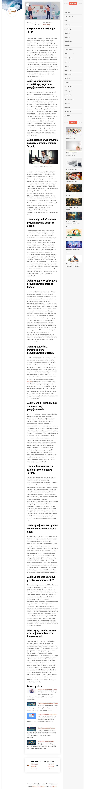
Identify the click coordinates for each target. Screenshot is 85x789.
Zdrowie (68, 115)
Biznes (68, 12)
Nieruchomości (70, 54)
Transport (69, 91)
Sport (67, 82)
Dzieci (68, 21)
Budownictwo (69, 16)
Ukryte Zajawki (70, 99)
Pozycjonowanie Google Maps (46, 728)
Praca (68, 62)
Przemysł (68, 70)
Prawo (68, 66)
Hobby (68, 33)
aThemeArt (54, 786)
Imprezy (68, 37)
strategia (29, 381)
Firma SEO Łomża (71, 238)
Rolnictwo (69, 74)
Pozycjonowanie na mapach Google (48, 703)
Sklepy (68, 78)
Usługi (68, 107)
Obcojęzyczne (70, 58)
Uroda (68, 103)
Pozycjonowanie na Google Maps (47, 714)
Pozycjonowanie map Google (46, 741)
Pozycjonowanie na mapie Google (47, 689)
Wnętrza (68, 111)
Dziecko (68, 25)
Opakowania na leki (71, 169)
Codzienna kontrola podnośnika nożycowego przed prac (72, 223)
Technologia (69, 86)
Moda (67, 45)
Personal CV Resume (38, 786)
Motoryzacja (69, 49)
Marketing (46, 24)
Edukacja (68, 29)
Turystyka (69, 95)
